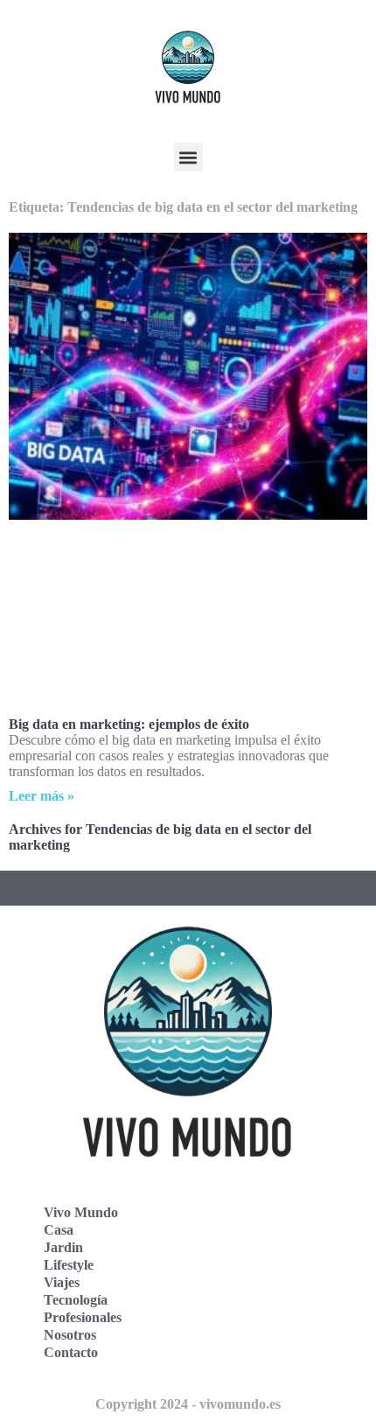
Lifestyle (69, 1264)
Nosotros (70, 1334)
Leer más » (41, 795)
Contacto (71, 1352)
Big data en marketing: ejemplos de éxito (129, 724)
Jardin (63, 1247)
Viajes (62, 1282)
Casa (58, 1229)
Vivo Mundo (81, 1212)
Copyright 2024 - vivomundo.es (188, 1403)
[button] (188, 157)
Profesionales (83, 1317)
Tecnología (76, 1299)
